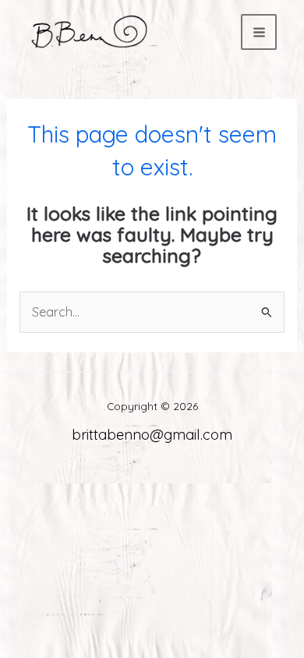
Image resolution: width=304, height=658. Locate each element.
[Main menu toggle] (259, 32)
